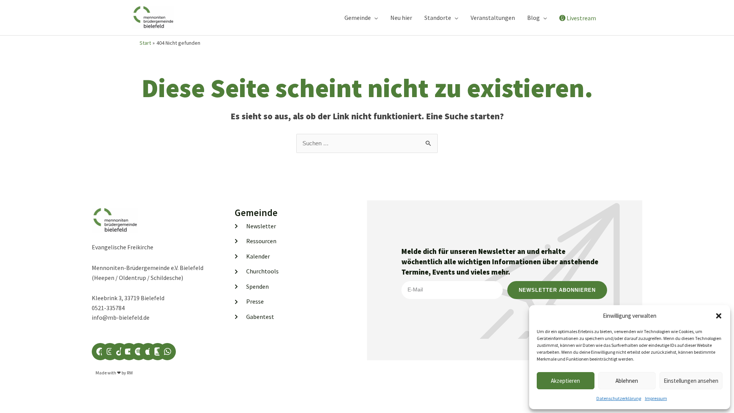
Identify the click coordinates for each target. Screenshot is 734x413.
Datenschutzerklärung (618, 398)
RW (130, 373)
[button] (719, 316)
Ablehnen (626, 380)
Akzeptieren (565, 380)
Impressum (656, 398)
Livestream (581, 18)
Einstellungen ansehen (691, 380)
